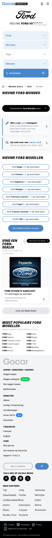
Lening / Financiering (13, 405)
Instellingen (25, 524)
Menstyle (39, 495)
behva (38, 504)
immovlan (40, 490)
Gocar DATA (9, 415)
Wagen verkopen (11, 379)
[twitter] (28, 478)
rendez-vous (10, 514)
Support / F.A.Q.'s (11, 455)
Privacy (39, 524)
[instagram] (13, 478)
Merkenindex (9, 389)
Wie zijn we (8, 445)
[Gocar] (15, 3)
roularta (23, 514)
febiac (6, 509)
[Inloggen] (42, 4)
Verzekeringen (10, 410)
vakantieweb (9, 495)
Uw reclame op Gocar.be (15, 450)
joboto (6, 504)
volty (21, 490)
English (6, 436)
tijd (5, 490)
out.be (22, 495)
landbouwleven (10, 500)
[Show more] (25, 241)
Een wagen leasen (12, 384)
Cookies (11, 524)
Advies (6, 400)
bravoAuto (40, 509)
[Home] (3, 86)
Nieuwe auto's (16, 86)
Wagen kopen (10, 374)
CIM (30, 529)
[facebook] (6, 478)
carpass (23, 509)
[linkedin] (20, 478)
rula (21, 500)
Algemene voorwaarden (17, 528)
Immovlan (8, 420)
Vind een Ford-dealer (9, 243)
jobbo (38, 500)
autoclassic (24, 504)
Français (7, 431)
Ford (29, 86)
